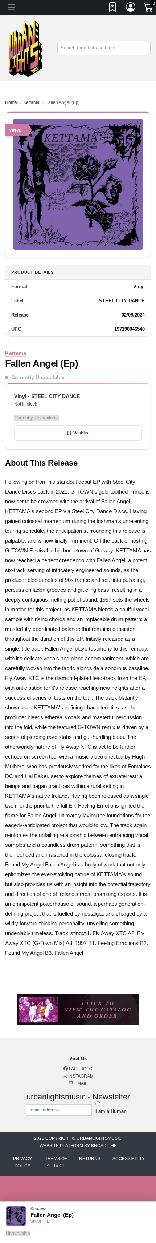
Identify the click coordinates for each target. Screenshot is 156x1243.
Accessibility (128, 1158)
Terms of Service (56, 1162)
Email (80, 1083)
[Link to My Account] (131, 8)
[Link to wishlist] (113, 8)
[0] (149, 8)
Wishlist (81, 432)
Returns (89, 1158)
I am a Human (111, 1111)
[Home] (25, 47)
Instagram (80, 1076)
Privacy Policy (22, 1162)
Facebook (80, 1068)
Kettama (31, 102)
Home (11, 102)
